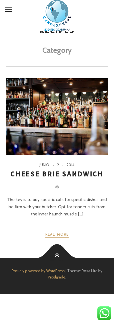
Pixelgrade (56, 277)
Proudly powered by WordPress (38, 270)
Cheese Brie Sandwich (57, 173)
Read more (57, 234)
